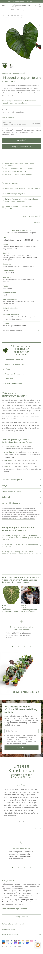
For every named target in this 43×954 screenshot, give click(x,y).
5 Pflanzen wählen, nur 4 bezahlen (20, 1)
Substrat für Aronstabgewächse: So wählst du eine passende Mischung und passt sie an (29, 609)
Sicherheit (9, 378)
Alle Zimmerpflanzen (17, 15)
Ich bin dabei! (21, 748)
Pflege (7, 369)
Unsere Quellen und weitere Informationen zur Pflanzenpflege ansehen (19, 517)
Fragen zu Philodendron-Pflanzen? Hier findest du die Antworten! (10, 609)
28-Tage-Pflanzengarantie (20, 10)
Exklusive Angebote (21, 848)
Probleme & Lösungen (14, 374)
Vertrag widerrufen (21, 917)
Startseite (5, 15)
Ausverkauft (21, 140)
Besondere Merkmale (14, 360)
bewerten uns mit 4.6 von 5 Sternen (21, 776)
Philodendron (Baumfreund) (12, 17)
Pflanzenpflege (13, 909)
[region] (21, 631)
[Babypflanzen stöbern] (21, 673)
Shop (4, 909)
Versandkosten (20, 112)
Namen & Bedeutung (13, 383)
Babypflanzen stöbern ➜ (25, 691)
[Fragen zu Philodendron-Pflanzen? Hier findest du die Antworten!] (11, 595)
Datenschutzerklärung (18, 743)
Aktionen (23, 909)
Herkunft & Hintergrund (15, 364)
